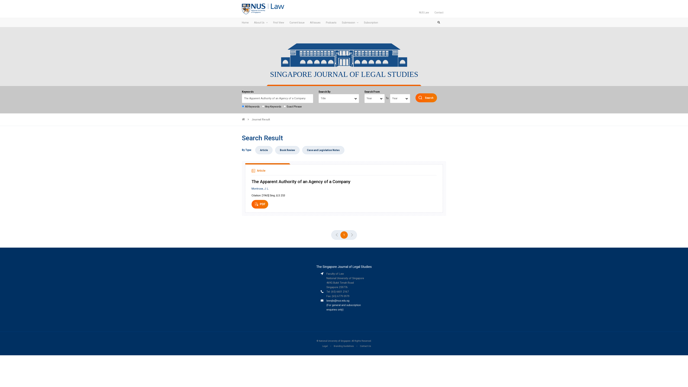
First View (278, 22)
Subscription (371, 22)
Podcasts (331, 22)
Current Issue (297, 22)
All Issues (315, 22)
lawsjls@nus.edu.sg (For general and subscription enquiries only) (343, 305)
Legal (325, 346)
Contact (438, 12)
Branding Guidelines (344, 346)
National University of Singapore (334, 341)
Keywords (248, 91)
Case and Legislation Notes (323, 150)
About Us (259, 22)
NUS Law (424, 12)
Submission (348, 22)
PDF (262, 204)
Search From (372, 91)
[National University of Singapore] (253, 8)
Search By (324, 91)
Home (245, 22)
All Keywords (252, 106)
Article (264, 150)
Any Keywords (273, 106)
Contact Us (365, 346)
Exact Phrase (294, 106)
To (387, 98)
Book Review (287, 150)
